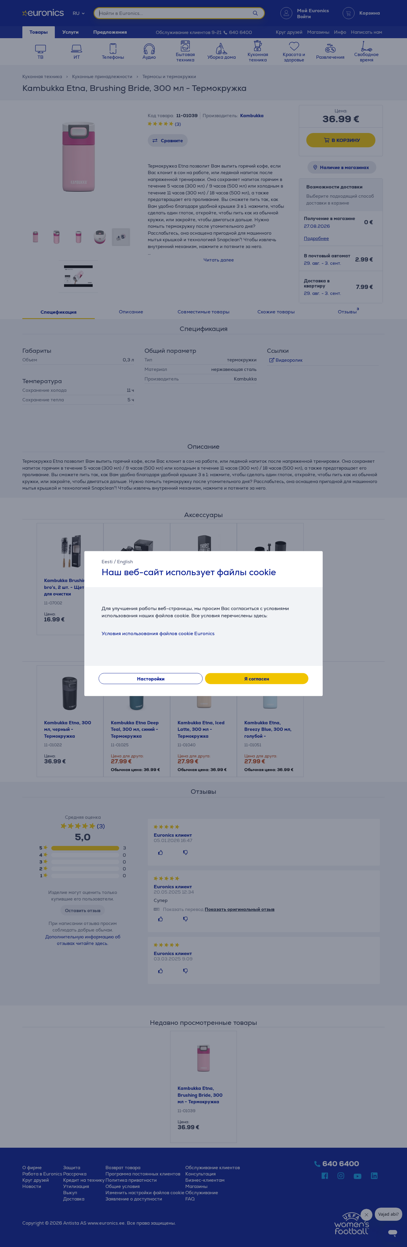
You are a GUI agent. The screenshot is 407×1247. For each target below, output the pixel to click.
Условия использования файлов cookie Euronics (158, 633)
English (125, 561)
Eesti (107, 561)
